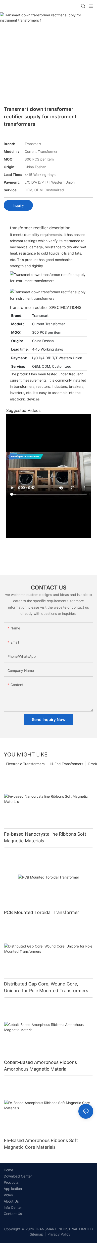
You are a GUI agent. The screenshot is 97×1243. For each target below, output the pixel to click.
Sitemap (36, 1234)
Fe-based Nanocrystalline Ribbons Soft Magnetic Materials (45, 837)
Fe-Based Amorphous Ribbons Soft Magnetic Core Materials (41, 1144)
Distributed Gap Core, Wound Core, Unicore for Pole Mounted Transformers (46, 987)
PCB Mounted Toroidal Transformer (41, 912)
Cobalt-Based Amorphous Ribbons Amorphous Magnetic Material (40, 1066)
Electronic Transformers (25, 764)
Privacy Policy (59, 1234)
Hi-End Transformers (66, 764)
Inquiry (18, 205)
